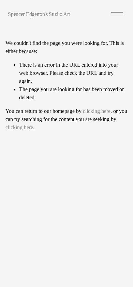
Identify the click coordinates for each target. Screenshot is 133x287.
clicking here (96, 111)
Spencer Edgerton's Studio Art (39, 14)
